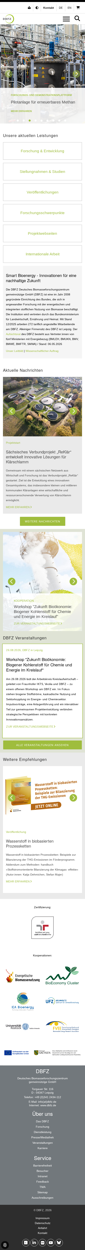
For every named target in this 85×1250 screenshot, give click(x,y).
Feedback (42, 1181)
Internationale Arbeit (43, 254)
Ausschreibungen (42, 1197)
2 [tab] (24, 121)
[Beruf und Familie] (42, 938)
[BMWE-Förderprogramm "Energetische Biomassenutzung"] (23, 986)
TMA (42, 1187)
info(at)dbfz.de (47, 1101)
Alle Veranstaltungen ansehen (42, 745)
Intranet (42, 1176)
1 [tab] (18, 121)
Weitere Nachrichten (42, 521)
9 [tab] (65, 121)
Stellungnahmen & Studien (42, 172)
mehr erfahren (21, 111)
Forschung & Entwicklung (42, 151)
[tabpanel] (42, 74)
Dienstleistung (42, 1132)
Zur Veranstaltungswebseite (37, 623)
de (61, 7)
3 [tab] (30, 121)
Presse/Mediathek (42, 1137)
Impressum (43, 1218)
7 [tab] (53, 121)
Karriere (43, 1148)
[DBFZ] (8, 18)
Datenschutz (42, 1223)
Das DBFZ (42, 1121)
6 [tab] (47, 121)
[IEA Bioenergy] (23, 1012)
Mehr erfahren (18, 507)
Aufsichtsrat (13, 334)
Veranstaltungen (42, 1142)
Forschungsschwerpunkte (42, 213)
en (69, 7)
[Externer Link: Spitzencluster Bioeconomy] (62, 986)
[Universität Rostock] (23, 1037)
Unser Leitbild (14, 350)
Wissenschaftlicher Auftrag (42, 350)
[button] (37, 7)
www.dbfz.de (48, 1105)
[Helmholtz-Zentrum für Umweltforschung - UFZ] (62, 1012)
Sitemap (42, 1192)
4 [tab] (36, 121)
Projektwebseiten (42, 233)
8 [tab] (59, 121)
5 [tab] (41, 121)
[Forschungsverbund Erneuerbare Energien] (62, 1037)
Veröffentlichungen (43, 192)
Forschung (42, 1126)
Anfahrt (42, 1228)
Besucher (42, 1170)
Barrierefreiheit (42, 1165)
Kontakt (42, 1233)
